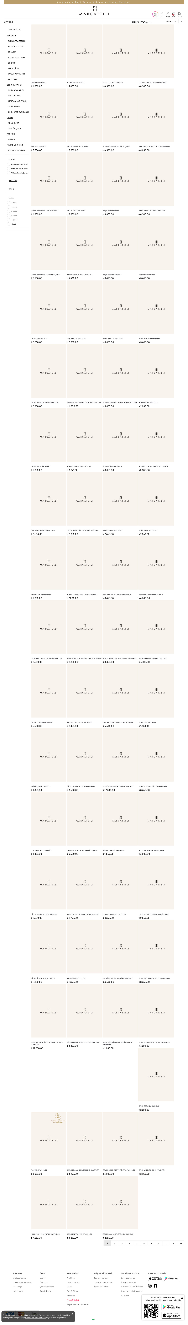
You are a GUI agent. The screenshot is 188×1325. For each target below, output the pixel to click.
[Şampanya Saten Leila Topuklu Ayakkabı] (84, 371)
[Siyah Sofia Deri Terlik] (120, 435)
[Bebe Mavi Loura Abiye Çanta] (156, 563)
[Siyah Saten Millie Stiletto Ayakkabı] (156, 946)
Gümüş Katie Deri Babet (41, 594)
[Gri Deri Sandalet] (48, 115)
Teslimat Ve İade (101, 1278)
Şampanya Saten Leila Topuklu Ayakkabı (84, 402)
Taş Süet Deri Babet (111, 211)
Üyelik (42, 1278)
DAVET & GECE (14, 96)
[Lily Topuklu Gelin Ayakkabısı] (48, 883)
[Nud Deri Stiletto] (48, 51)
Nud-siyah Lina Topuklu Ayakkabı (45, 1234)
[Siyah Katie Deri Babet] (156, 499)
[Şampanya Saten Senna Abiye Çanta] (84, 819)
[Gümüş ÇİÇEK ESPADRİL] (48, 755)
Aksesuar (71, 1295)
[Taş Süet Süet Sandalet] (120, 243)
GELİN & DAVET (14, 85)
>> (181, 1243)
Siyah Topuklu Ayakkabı (149, 1106)
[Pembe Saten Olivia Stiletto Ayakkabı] (120, 1138)
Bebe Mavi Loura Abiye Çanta (151, 594)
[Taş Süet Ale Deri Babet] (84, 307)
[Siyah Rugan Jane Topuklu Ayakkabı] (156, 1010)
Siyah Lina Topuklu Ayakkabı (79, 1234)
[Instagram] (151, 1286)
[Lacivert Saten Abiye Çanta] (48, 499)
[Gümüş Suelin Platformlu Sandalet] (120, 755)
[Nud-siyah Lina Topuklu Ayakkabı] (48, 1202)
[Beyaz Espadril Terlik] (84, 946)
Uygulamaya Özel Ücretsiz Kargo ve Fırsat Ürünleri (94, 2)
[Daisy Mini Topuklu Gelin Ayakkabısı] (48, 627)
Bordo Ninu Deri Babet (148, 402)
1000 (13, 203)
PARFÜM (11, 134)
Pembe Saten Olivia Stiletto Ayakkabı (119, 1170)
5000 (14, 216)
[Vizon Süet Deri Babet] (84, 179)
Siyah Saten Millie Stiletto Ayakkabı (154, 978)
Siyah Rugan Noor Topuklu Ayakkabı (83, 1042)
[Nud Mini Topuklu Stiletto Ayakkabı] (156, 115)
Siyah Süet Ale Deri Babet (149, 338)
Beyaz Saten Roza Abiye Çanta (80, 275)
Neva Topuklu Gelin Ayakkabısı (152, 211)
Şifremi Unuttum (47, 1287)
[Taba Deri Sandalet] (156, 243)
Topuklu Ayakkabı (39, 1170)
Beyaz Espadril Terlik (76, 978)
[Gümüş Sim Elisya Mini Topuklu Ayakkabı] (84, 627)
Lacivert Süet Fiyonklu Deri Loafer (154, 914)
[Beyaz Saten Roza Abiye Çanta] (84, 243)
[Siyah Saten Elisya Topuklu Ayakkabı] (84, 499)
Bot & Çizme (72, 1291)
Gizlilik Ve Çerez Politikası (132, 1287)
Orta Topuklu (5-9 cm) (19, 169)
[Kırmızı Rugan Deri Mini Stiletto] (156, 627)
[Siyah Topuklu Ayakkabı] (156, 1075)
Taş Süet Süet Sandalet (112, 275)
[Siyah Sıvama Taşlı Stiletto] (120, 883)
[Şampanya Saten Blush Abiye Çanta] (120, 691)
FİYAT (11, 198)
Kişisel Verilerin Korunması (132, 1291)
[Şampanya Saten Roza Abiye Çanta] (48, 243)
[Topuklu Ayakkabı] (48, 1138)
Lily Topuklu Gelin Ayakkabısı (44, 914)
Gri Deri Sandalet (38, 147)
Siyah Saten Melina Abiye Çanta (116, 147)
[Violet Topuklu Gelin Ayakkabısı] (84, 755)
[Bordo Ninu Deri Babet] (156, 371)
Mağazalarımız (19, 1278)
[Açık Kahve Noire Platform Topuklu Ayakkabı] (48, 1010)
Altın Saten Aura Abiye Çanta (151, 850)
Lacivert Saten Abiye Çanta (43, 530)
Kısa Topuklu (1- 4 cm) (19, 164)
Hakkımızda (18, 1291)
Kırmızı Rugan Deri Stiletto (79, 466)
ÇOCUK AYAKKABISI (16, 74)
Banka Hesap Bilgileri (22, 1282)
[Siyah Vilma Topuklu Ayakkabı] (156, 1138)
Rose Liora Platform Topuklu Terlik (83, 914)
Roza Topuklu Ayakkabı (113, 83)
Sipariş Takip (45, 1291)
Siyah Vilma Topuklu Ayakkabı (151, 1170)
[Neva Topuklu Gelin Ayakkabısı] (156, 179)
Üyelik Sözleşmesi (128, 1282)
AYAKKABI (11, 36)
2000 (14, 207)
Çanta (69, 1287)
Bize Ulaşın (17, 1287)
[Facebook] (156, 1286)
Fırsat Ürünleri (73, 1300)
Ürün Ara (125, 1295)
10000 (14, 220)
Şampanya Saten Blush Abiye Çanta (118, 722)
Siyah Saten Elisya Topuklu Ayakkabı (82, 530)
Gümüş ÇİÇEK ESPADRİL (40, 786)
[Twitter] (162, 1286)
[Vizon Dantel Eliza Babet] (84, 115)
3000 (14, 211)
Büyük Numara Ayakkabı (78, 1304)
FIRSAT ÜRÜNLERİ (15, 145)
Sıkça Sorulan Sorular (103, 1282)
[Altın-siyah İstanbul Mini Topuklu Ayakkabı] (120, 1010)
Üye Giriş (43, 1282)
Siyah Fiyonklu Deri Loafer (43, 978)
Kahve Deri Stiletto (75, 83)
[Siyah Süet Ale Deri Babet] (156, 307)
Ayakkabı (71, 1278)
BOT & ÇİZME (13, 68)
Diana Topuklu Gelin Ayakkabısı (152, 83)
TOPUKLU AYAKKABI (16, 57)
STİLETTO (12, 63)
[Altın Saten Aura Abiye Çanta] (156, 819)
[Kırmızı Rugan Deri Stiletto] (84, 435)
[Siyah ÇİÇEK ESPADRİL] (156, 691)
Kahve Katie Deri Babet (112, 530)
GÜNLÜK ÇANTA (14, 128)
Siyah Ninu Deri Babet (40, 466)
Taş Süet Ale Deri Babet (76, 338)
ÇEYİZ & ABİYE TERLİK (17, 101)
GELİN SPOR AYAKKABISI (18, 112)
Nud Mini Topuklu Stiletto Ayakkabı (154, 147)
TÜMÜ (13, 224)
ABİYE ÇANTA (13, 123)
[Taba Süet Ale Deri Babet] (120, 307)
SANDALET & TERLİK (16, 41)
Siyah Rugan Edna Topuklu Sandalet (83, 1170)
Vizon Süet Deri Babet (76, 211)
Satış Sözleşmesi (128, 1278)
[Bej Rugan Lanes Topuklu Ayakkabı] (120, 1202)
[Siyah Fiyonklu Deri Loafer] (48, 946)
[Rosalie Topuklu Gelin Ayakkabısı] (156, 435)
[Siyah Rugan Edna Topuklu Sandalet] (84, 1138)
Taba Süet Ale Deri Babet (113, 338)
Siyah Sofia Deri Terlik (112, 466)
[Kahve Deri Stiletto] (84, 51)
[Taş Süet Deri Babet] (120, 179)
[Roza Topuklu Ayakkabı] (120, 51)
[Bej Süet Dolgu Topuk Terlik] (84, 691)
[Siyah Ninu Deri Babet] (48, 435)
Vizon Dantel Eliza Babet (78, 147)
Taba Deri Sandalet (147, 275)
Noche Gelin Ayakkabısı (41, 722)
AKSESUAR (12, 79)
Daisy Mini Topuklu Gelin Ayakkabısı (46, 658)
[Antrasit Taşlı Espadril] (48, 819)
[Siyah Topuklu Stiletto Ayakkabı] (156, 755)
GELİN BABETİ (14, 107)
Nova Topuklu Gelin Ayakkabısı (44, 402)
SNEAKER (12, 52)
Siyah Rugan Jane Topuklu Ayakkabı (154, 1042)
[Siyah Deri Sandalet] (48, 307)
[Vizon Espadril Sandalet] (120, 819)
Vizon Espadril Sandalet (113, 850)
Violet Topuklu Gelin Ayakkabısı (81, 786)
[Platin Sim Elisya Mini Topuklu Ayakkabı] (120, 627)
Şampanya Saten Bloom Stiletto (45, 211)
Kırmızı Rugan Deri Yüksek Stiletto (82, 594)
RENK (11, 189)
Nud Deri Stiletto (38, 83)
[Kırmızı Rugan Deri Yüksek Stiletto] (84, 563)
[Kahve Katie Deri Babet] (120, 499)
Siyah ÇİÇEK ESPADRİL (147, 722)
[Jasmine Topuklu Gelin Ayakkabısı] (120, 946)
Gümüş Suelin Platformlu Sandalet (118, 786)
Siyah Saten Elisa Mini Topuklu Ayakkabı (120, 402)
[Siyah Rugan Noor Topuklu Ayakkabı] (84, 1010)
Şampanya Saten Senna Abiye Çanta (82, 850)
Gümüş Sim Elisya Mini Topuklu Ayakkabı (84, 658)
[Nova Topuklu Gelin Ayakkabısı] (48, 371)
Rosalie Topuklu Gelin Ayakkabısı (153, 466)
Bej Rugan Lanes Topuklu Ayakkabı (118, 1234)
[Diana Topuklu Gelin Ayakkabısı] (156, 51)
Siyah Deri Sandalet (39, 338)
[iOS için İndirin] (155, 1278)
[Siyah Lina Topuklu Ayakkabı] (84, 1202)
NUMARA (13, 181)
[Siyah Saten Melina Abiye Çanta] (120, 115)
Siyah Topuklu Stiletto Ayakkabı (153, 786)
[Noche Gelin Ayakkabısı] (48, 691)
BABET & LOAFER (15, 47)
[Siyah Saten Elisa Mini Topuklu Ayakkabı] (120, 371)
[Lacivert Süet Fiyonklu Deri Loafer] (156, 883)
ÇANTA (10, 118)
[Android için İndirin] (171, 1278)
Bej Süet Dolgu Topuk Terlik (79, 722)
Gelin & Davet (73, 1282)
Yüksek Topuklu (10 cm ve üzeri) (23, 173)
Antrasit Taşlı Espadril (41, 850)
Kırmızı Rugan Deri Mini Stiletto (152, 658)
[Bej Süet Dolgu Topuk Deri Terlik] (120, 563)
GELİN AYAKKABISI (16, 90)
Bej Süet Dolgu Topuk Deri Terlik (117, 594)
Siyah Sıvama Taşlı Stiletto (114, 914)
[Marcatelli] (94, 11)
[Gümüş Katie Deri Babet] (48, 563)
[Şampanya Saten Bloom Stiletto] (48, 179)
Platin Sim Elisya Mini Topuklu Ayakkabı (120, 658)
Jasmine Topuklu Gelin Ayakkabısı (117, 978)
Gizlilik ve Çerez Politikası (35, 1318)
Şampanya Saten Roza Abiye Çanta (45, 275)
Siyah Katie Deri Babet (148, 530)
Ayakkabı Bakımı (101, 1287)
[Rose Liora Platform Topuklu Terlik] (84, 883)
